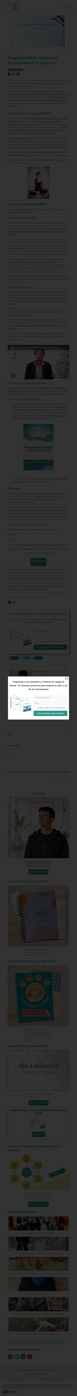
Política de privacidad (58, 708)
